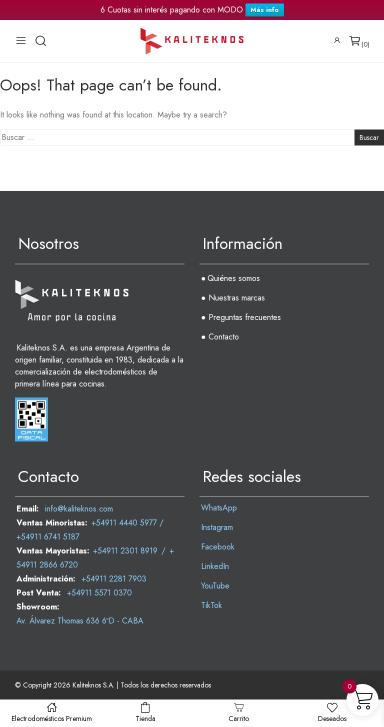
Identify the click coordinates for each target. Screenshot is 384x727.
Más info (264, 9)
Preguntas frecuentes (244, 317)
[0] (355, 41)
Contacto (223, 336)
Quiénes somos (234, 278)
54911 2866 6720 (47, 564)
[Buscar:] (192, 138)
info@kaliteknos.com (79, 508)
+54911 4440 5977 (124, 522)
